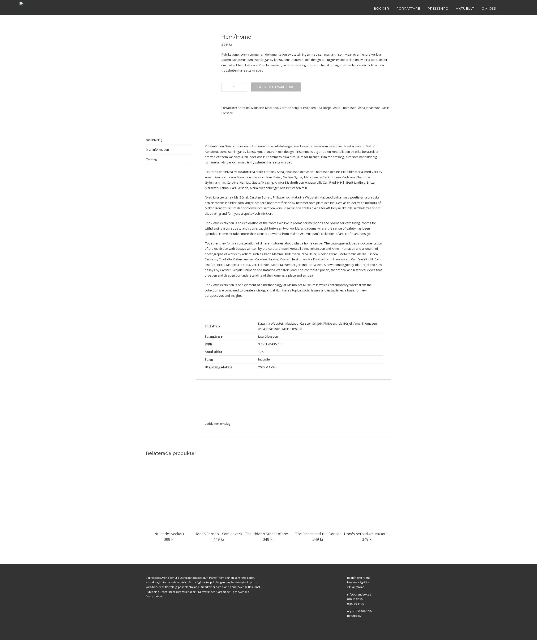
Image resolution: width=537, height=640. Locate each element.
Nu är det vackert (169, 534)
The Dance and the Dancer (318, 534)
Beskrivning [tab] (154, 139)
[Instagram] (353, 626)
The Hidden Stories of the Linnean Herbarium (283, 534)
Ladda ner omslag (218, 423)
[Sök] (516, 8)
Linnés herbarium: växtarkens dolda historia (380, 534)
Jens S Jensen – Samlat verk (219, 534)
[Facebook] (348, 626)
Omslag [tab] (151, 159)
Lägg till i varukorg (276, 87)
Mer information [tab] (157, 149)
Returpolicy (354, 616)
